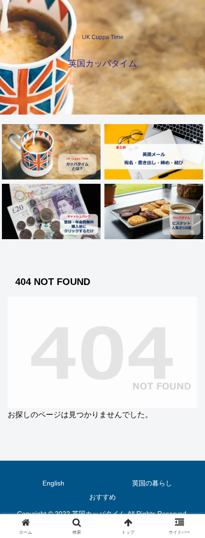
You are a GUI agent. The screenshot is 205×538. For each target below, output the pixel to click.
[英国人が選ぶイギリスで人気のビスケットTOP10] (153, 211)
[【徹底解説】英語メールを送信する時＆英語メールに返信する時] (153, 151)
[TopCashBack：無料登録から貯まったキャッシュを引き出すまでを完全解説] (51, 211)
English (53, 483)
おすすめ (102, 497)
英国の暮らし (152, 483)
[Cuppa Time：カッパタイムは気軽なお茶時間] (51, 151)
